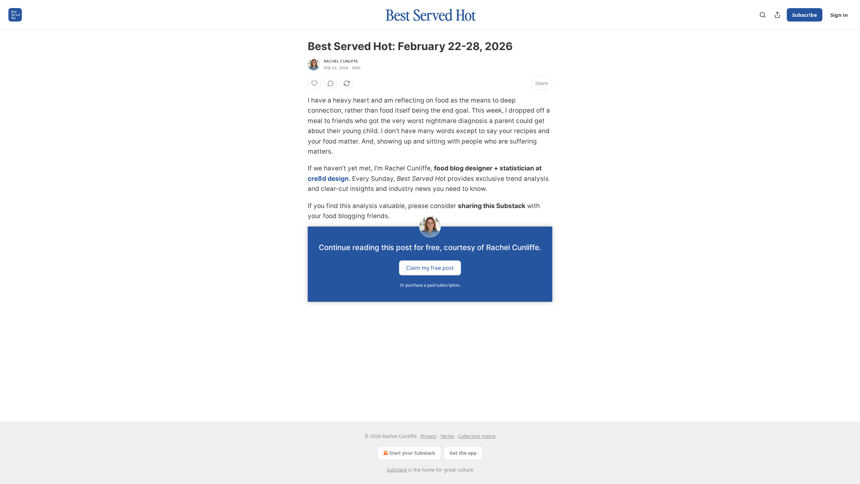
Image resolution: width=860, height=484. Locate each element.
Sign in (839, 14)
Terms (447, 436)
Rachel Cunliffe (341, 61)
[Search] (762, 15)
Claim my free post (430, 268)
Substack (397, 470)
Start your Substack (412, 453)
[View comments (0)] (330, 83)
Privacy (428, 436)
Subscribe (804, 14)
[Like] (314, 83)
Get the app (463, 453)
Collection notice (477, 436)
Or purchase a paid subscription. (430, 285)
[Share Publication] (777, 15)
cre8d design (328, 179)
